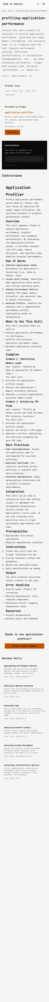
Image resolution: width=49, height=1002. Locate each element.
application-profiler (19, 112)
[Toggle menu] (43, 4)
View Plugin (12, 132)
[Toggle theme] (38, 4)
